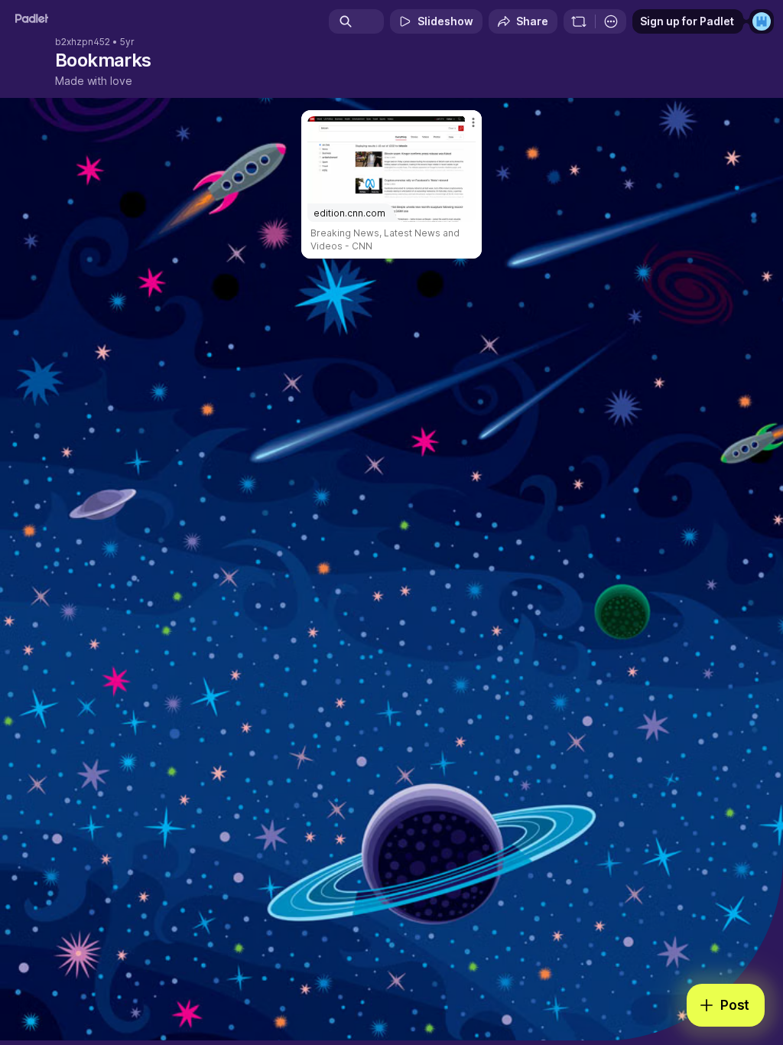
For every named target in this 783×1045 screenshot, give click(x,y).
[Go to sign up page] (761, 21)
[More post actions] (463, 128)
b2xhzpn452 (82, 42)
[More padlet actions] (611, 21)
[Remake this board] (579, 21)
